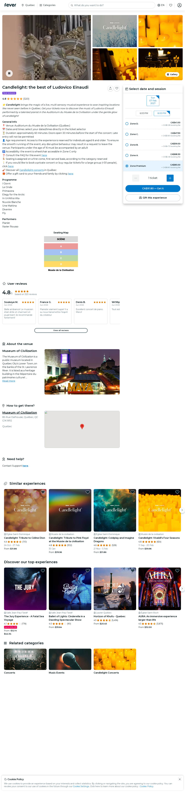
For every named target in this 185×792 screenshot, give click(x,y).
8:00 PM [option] (162, 113)
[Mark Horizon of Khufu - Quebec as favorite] (132, 570)
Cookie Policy (146, 786)
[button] (153, 123)
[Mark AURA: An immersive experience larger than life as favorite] (177, 570)
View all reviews (61, 330)
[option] (153, 123)
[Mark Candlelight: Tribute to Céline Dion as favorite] (43, 492)
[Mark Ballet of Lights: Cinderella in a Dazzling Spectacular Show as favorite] (88, 570)
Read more (8, 381)
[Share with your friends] (110, 88)
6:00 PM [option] (144, 113)
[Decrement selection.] (135, 178)
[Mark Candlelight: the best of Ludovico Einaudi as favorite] (117, 88)
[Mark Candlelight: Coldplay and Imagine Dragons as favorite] (132, 492)
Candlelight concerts (32, 170)
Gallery (173, 74)
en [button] (162, 5)
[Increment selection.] (170, 178)
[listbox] (152, 100)
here (44, 155)
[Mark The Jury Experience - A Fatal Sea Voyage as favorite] (43, 570)
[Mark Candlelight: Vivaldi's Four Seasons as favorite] (177, 492)
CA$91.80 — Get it (153, 188)
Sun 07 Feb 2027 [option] (153, 100)
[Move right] (182, 510)
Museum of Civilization (19, 412)
